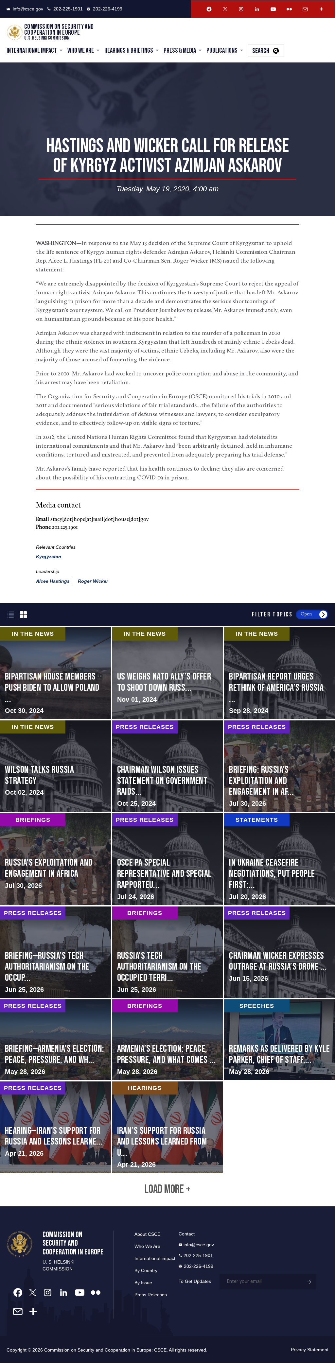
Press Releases (150, 1294)
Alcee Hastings (53, 581)
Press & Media (180, 50)
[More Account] (321, 9)
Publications (222, 50)
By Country (145, 1270)
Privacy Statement (309, 1349)
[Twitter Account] (225, 9)
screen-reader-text (167, 673)
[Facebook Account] (209, 9)
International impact (154, 1258)
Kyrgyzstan (49, 556)
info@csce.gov (28, 8)
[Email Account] (305, 9)
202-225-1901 (68, 8)
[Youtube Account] (273, 9)
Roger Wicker (93, 581)
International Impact (32, 50)
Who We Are (80, 50)
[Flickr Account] (289, 9)
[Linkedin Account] (257, 9)
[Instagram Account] (241, 9)
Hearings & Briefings (128, 50)
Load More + (167, 1190)
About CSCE (147, 1234)
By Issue (143, 1282)
